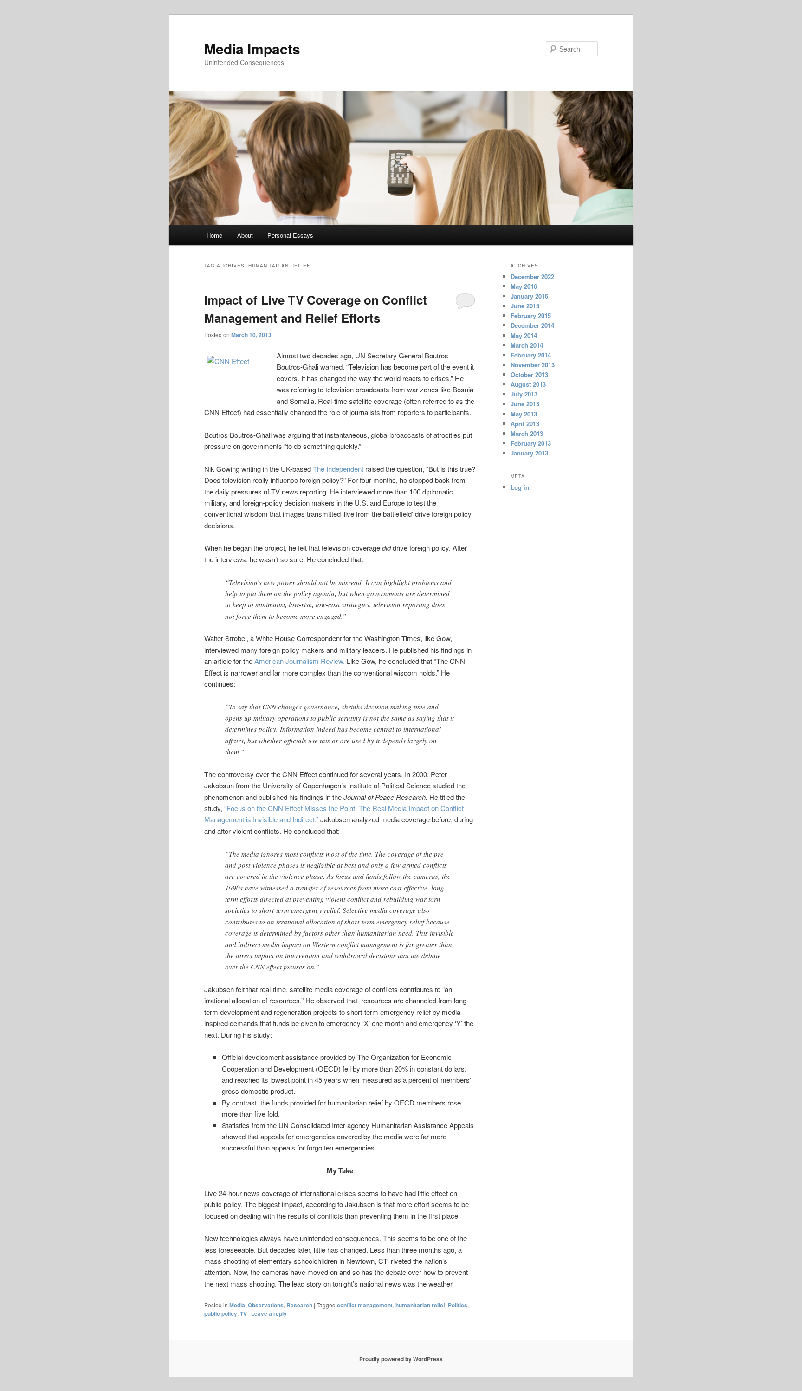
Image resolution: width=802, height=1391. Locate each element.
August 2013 (528, 384)
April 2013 (525, 423)
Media (237, 1305)
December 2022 (532, 276)
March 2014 (527, 345)
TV (243, 1313)
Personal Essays (290, 235)
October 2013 (529, 374)
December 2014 (532, 325)
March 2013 (527, 433)
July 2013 (524, 394)
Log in (520, 487)
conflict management (365, 1305)
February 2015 (531, 315)
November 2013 (533, 364)
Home (214, 235)
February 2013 (531, 443)
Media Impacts (252, 48)
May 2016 (524, 286)
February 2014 (531, 355)
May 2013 (524, 414)
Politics (457, 1305)
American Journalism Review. (299, 661)
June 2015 (525, 305)
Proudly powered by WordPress (401, 1359)
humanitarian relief (420, 1305)
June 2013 (525, 403)
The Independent (338, 469)
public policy (220, 1313)
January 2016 (529, 296)
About (245, 235)
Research (299, 1305)
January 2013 (529, 452)
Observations (266, 1305)
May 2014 (524, 335)
